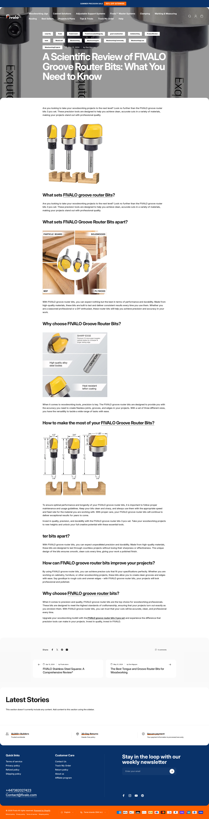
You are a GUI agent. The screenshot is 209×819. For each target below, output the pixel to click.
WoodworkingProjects (52, 47)
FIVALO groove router (88, 593)
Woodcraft (59, 40)
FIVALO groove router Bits (88, 195)
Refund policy (12, 769)
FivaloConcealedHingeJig (94, 34)
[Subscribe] (172, 771)
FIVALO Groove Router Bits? (127, 422)
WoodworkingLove (137, 40)
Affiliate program (63, 777)
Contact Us (60, 761)
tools (46, 40)
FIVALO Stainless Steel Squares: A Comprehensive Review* (63, 670)
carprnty (48, 34)
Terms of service (14, 761)
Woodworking (75, 40)
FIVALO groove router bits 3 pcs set (106, 618)
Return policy (61, 769)
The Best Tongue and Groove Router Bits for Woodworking (137, 670)
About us (59, 774)
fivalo (60, 34)
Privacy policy (13, 765)
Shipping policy (13, 774)
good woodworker (116, 34)
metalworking (135, 34)
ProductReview (152, 34)
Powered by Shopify (42, 811)
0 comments (162, 650)
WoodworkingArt (93, 40)
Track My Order (63, 765)
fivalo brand (73, 34)
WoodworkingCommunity (115, 40)
